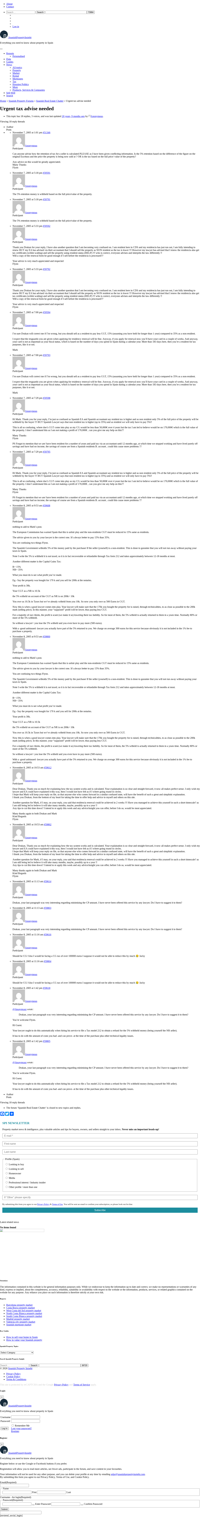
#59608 (46, 505)
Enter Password (43, 1504)
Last (69, 1492)
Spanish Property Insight (20, 1368)
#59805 (46, 1041)
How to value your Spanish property (24, 1340)
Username (5, 1417)
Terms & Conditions (16, 1379)
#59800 (46, 636)
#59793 (46, 355)
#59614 (47, 881)
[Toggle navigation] (1, 48)
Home (3, 101)
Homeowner (14, 1173)
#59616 (47, 934)
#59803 (47, 908)
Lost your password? (21, 1428)
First (34, 1492)
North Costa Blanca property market (24, 1313)
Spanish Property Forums (21, 101)
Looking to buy (16, 1164)
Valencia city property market (20, 1321)
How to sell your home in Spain (22, 1337)
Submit (4, 1509)
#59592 (46, 226)
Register (15, 1431)
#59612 (47, 767)
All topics (17, 67)
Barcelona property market (19, 1305)
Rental (15, 76)
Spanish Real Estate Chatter (49, 101)
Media (11, 1178)
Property (16, 70)
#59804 (47, 961)
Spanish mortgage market (18, 1324)
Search (9, 95)
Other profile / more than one (22, 1187)
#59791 (46, 199)
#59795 (46, 451)
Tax (14, 81)
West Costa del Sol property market (23, 1310)
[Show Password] (33, 1504)
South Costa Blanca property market (24, 1316)
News (9, 64)
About (9, 4)
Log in (15, 26)
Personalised (18, 56)
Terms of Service (81, 1384)
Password (5, 1421)
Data (8, 59)
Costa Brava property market (20, 1307)
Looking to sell (16, 1169)
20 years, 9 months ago (73, 116)
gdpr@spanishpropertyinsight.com (128, 1474)
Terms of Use (57, 1204)
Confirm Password (93, 1504)
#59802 (47, 824)
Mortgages (17, 78)
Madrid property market (18, 1319)
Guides (9, 62)
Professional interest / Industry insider (27, 1182)
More (15, 87)
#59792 (46, 269)
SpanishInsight (19, 37)
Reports (10, 53)
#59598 (46, 398)
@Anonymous (19, 1009)
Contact (10, 6)
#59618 (46, 988)
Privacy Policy (43, 1204)
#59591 (46, 173)
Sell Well (10, 92)
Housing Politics (20, 84)
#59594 (46, 312)
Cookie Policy (13, 1376)
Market (16, 73)
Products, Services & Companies (28, 90)
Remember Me (22, 1425)
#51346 (46, 132)
